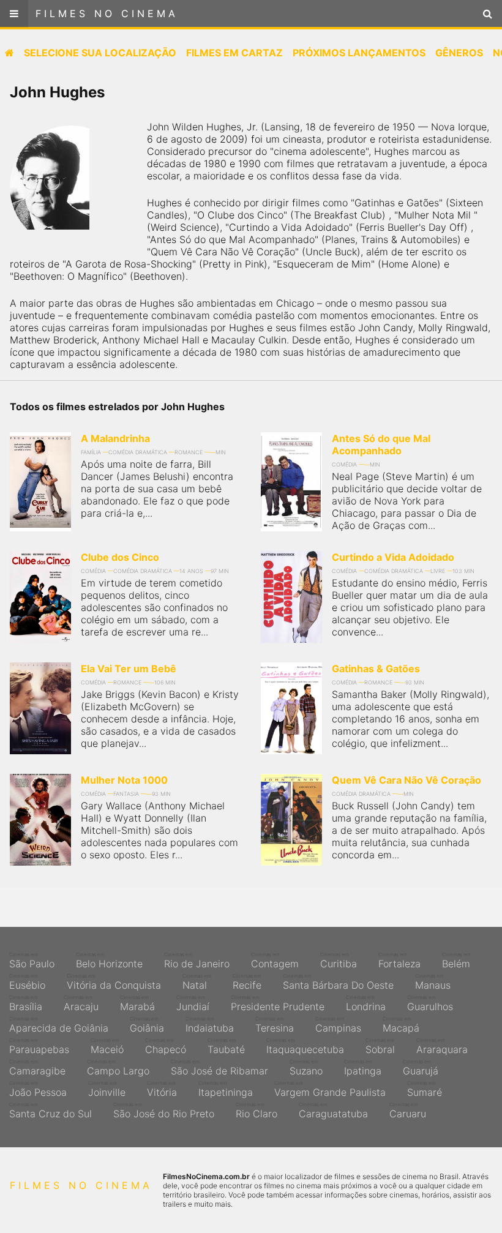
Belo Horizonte (109, 960)
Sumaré (424, 1089)
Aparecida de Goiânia (58, 1025)
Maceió (107, 1046)
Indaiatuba (209, 1025)
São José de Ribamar (219, 1068)
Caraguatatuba (333, 1110)
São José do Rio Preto (163, 1110)
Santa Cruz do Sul (50, 1110)
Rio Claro (256, 1110)
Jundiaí (192, 1003)
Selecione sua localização (100, 53)
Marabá (137, 1003)
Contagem (275, 960)
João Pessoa (38, 1089)
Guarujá (420, 1068)
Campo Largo (118, 1068)
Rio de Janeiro (197, 960)
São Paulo (31, 960)
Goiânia (147, 1025)
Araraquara (442, 1046)
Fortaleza (399, 960)
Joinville (107, 1089)
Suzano (306, 1068)
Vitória (162, 1089)
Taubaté (226, 1046)
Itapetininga (225, 1089)
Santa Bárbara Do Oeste (338, 982)
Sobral (380, 1046)
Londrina (366, 1003)
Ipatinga (362, 1068)
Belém (456, 960)
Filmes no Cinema (107, 13)
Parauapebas (39, 1046)
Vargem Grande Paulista (330, 1089)
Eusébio (27, 982)
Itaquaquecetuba (305, 1046)
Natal (196, 982)
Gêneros (459, 53)
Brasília (25, 1003)
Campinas (338, 1025)
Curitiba (338, 960)
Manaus (433, 982)
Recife (247, 982)
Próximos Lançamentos (359, 53)
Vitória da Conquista (114, 982)
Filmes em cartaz (234, 53)
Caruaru (407, 1110)
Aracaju (81, 1003)
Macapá (401, 1025)
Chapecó (165, 1046)
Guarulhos (430, 1003)
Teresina (274, 1025)
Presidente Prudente (277, 1003)
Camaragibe (37, 1068)
